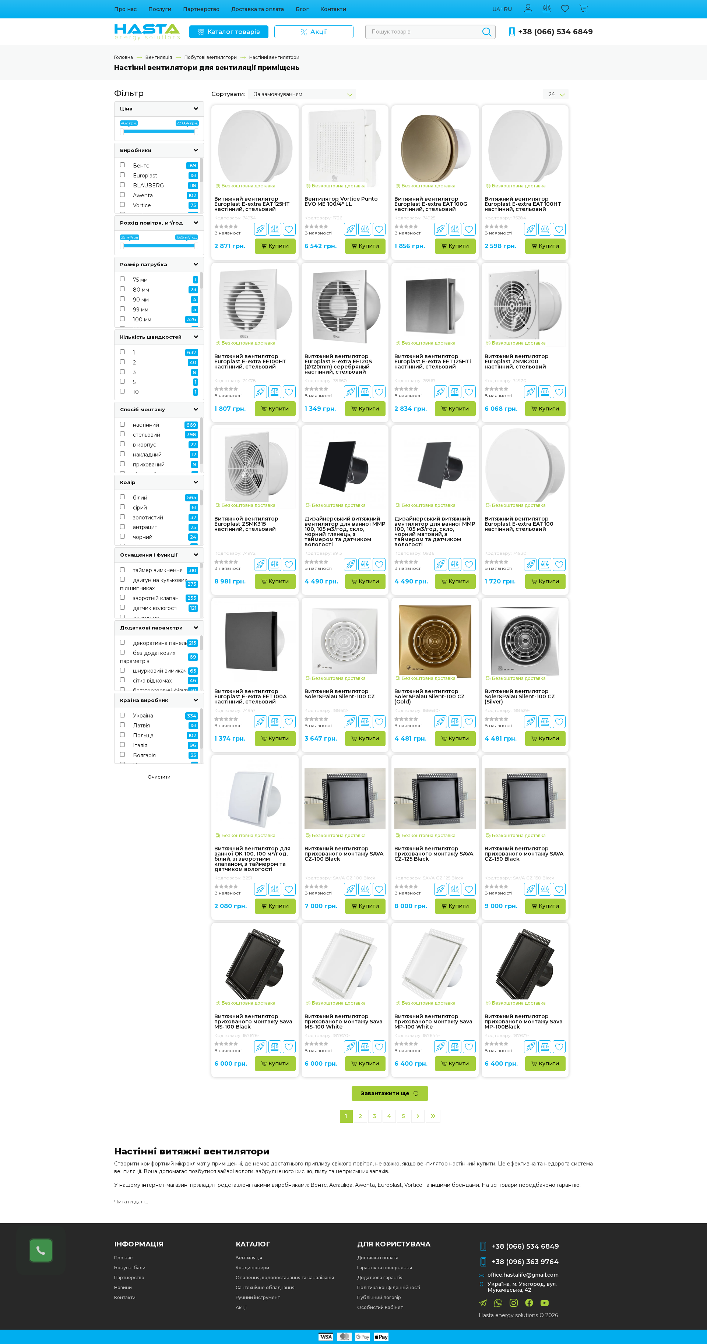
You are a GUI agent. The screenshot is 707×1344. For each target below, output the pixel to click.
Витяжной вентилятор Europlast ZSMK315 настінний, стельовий (246, 524)
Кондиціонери (252, 1267)
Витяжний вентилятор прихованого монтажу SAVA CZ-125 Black (433, 853)
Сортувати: (228, 94)
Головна (123, 57)
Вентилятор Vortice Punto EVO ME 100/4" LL (341, 201)
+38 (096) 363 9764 (525, 1262)
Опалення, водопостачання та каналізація (285, 1277)
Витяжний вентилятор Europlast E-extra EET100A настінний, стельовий (250, 696)
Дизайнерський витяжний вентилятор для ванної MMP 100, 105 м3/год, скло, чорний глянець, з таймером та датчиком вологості (345, 531)
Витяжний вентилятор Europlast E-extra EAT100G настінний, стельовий (430, 204)
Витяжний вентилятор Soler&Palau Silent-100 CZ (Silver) (520, 696)
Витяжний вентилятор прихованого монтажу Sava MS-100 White (344, 1021)
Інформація (138, 1244)
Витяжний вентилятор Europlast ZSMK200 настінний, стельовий (517, 361)
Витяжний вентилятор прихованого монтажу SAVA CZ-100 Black (344, 853)
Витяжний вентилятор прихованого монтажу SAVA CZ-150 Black (524, 853)
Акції (241, 1307)
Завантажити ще (385, 1093)
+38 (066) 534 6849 (555, 32)
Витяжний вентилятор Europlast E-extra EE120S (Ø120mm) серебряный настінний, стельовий (338, 364)
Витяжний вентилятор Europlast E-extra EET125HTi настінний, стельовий (432, 361)
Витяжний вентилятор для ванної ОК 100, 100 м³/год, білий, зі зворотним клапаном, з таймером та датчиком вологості (252, 859)
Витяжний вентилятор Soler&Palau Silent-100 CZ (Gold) (429, 696)
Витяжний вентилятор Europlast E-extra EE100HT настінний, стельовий (250, 361)
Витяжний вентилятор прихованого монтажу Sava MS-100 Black (253, 1021)
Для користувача (393, 1244)
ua (496, 9)
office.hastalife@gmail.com (523, 1275)
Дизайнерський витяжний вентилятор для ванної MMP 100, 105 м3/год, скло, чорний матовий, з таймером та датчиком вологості (434, 531)
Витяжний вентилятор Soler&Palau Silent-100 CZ (340, 694)
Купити (278, 246)
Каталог (253, 1244)
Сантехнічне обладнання (265, 1287)
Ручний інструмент (258, 1297)
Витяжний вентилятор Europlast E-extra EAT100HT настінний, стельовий (523, 204)
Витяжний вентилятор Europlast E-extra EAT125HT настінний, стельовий (252, 204)
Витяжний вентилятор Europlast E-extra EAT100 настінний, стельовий (519, 524)
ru (508, 9)
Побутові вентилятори (210, 57)
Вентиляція (158, 57)
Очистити (159, 777)
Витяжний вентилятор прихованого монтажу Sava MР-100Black (524, 1021)
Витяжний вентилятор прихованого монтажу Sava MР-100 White (433, 1021)
